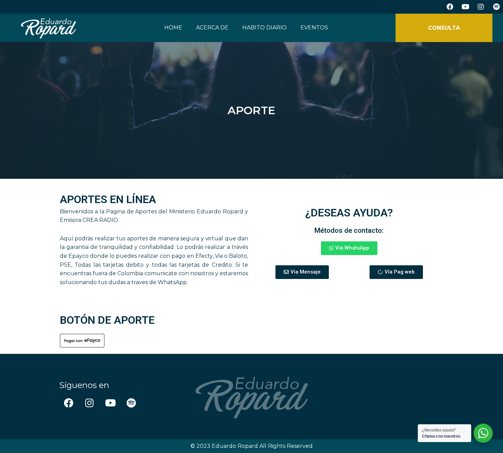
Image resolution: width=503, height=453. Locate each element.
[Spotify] (496, 7)
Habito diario (264, 27)
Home (173, 27)
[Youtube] (465, 7)
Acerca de (212, 27)
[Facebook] (450, 7)
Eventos (314, 27)
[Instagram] (481, 7)
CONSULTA (444, 28)
